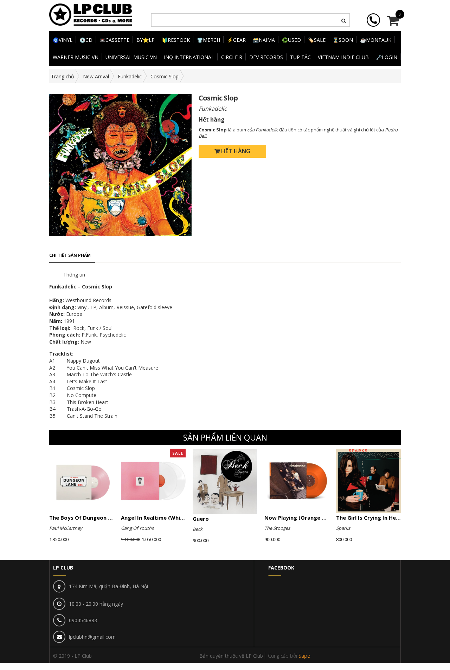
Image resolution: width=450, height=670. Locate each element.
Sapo (304, 655)
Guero (201, 518)
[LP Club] (90, 14)
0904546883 (83, 620)
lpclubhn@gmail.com (92, 636)
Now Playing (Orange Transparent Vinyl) (317, 517)
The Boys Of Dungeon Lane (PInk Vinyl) (100, 517)
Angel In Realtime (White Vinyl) (161, 517)
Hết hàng (235, 151)
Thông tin (74, 274)
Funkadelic (130, 76)
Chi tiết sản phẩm (70, 255)
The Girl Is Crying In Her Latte (375, 517)
